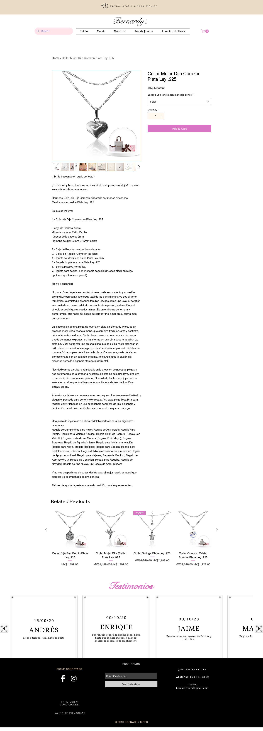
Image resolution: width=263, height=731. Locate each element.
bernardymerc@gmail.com (192, 688)
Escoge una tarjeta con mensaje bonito (170, 94)
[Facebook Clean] (63, 678)
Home (56, 58)
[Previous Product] (46, 530)
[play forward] (259, 629)
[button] (205, 31)
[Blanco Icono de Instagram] (73, 678)
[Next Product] (217, 530)
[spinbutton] (156, 116)
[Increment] (161, 116)
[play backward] (4, 629)
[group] (131, 541)
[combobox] (179, 101)
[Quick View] (70, 530)
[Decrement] (150, 116)
